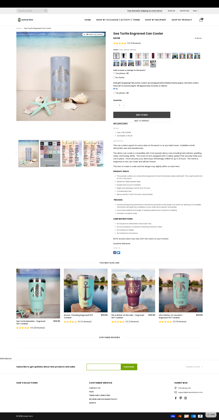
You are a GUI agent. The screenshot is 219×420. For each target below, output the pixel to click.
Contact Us (95, 388)
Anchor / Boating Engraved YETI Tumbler (30, 316)
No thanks (120, 77)
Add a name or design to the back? (129, 70)
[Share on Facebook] (114, 252)
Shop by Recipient (155, 19)
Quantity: (117, 100)
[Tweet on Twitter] (118, 252)
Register (184, 11)
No (117, 89)
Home (88, 19)
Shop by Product (182, 19)
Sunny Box (28, 416)
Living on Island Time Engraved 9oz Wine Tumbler (175, 316)
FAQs (91, 392)
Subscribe (129, 367)
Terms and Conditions (99, 395)
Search (92, 403)
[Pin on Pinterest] (122, 252)
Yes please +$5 (122, 73)
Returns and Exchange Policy (103, 399)
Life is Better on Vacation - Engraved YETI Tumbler (123, 316)
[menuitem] (88, 19)
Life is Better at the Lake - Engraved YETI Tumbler (80, 316)
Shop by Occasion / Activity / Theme (118, 19)
